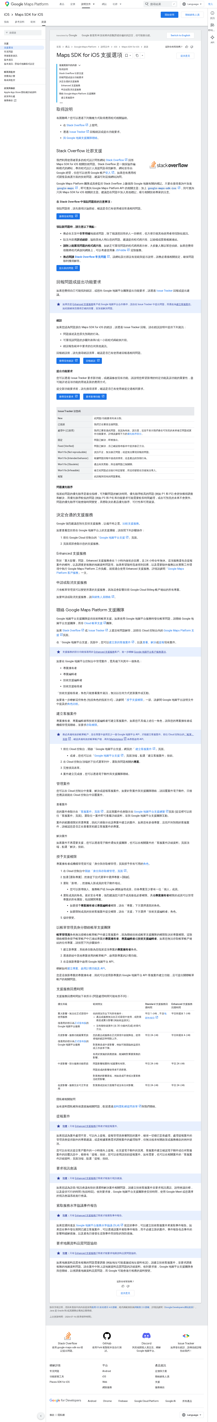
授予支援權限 (135, 699)
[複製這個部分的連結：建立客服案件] (80, 714)
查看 (145, 642)
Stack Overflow (76, 125)
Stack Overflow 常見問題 (90, 256)
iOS (6, 15)
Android (106, 1371)
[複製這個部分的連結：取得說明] (76, 110)
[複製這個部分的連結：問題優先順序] (76, 487)
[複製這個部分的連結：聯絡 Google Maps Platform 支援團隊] (127, 610)
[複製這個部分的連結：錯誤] (65, 320)
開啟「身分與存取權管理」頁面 (104, 871)
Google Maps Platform (85, 46)
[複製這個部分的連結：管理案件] (73, 784)
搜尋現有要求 (66, 396)
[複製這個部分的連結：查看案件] (70, 804)
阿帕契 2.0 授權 (141, 1307)
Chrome (107, 1401)
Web (104, 1382)
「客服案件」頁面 (89, 811)
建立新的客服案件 (120, 642)
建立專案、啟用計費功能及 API (86, 968)
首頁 (58, 46)
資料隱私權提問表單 (125, 1106)
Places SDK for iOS (60, 1382)
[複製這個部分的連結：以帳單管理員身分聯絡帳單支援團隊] (114, 928)
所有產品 (187, 1401)
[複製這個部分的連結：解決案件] (70, 836)
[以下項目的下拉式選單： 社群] (121, 4)
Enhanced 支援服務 (83, 304)
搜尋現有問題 (66, 216)
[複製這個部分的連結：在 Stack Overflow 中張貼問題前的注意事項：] (116, 202)
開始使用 (169, 14)
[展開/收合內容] (79, 65)
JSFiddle (120, 250)
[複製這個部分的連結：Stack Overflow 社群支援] (105, 151)
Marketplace (116, 739)
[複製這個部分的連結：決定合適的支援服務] (96, 515)
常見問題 (54, 1371)
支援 (157, 1382)
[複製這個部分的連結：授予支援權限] (80, 857)
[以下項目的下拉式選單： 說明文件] (95, 4)
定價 (72, 4)
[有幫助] (186, 46)
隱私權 (61, 1415)
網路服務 (107, 1387)
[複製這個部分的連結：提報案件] (73, 1116)
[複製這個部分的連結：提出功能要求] (76, 371)
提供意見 (185, 55)
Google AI (170, 1401)
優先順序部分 (134, 434)
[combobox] (160, 4)
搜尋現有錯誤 (66, 360)
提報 (161, 642)
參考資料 (19, 21)
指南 (6, 21)
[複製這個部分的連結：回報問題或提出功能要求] (104, 282)
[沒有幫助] (191, 46)
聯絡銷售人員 (192, 14)
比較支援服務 (131, 523)
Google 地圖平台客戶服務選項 (150, 652)
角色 (146, 863)
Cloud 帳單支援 (93, 623)
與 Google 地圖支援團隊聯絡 (80, 138)
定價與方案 (161, 1371)
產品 (62, 4)
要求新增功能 (93, 396)
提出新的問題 (66, 268)
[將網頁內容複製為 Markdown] (137, 55)
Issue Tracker (77, 131)
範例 (33, 21)
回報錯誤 (90, 360)
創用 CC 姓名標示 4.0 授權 (104, 1307)
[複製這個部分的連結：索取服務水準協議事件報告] (100, 1206)
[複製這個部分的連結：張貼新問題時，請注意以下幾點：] (100, 227)
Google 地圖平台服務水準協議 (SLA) (98, 1225)
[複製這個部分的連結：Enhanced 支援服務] (89, 554)
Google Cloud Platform (146, 1401)
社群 (115, 4)
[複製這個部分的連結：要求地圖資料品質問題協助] (100, 1244)
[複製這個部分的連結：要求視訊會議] (80, 1169)
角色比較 (72, 704)
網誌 (104, 4)
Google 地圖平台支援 (112, 537)
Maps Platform (36, 4)
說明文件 (86, 4)
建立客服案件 (183, 304)
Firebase (123, 1401)
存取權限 (91, 724)
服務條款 (160, 1387)
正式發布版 (80, 1023)
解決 (153, 642)
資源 (43, 21)
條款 (52, 1415)
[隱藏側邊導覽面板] (40, 1416)
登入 (210, 4)
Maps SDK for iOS (29, 15)
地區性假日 (155, 1015)
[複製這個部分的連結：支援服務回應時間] (87, 989)
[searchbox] (23, 32)
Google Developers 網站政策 (179, 1307)
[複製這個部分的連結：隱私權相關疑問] (78, 1099)
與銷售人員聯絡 (101, 597)
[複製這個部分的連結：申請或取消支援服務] (90, 583)
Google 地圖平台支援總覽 (149, 811)
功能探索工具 (57, 1376)
